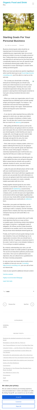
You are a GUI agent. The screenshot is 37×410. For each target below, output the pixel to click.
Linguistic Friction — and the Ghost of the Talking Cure (18, 348)
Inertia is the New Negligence (11, 363)
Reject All (18, 406)
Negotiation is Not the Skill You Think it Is (14, 342)
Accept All (18, 397)
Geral (5, 327)
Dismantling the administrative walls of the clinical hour (18, 355)
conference (28, 199)
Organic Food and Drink (15, 2)
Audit (4, 378)
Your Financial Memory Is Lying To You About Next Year (18, 345)
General (21, 45)
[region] (18, 396)
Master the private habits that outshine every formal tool (18, 360)
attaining (18, 122)
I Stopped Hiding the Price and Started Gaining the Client (18, 357)
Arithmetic (5, 380)
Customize (18, 401)
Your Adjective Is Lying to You (11, 372)
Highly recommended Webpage (12, 277)
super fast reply (7, 281)
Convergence (6, 365)
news (7, 291)
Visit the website (8, 274)
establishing (16, 188)
